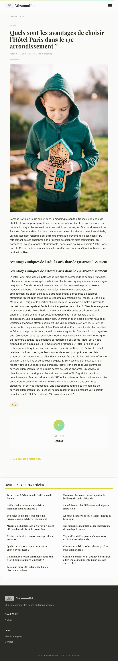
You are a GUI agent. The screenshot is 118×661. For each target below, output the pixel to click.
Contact (9, 641)
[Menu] (110, 5)
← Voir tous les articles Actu (25, 458)
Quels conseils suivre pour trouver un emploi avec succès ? (27, 548)
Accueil (13, 16)
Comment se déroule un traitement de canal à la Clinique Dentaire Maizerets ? (30, 558)
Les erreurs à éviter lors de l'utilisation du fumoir (29, 497)
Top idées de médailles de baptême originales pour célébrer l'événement (27, 517)
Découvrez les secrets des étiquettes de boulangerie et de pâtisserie (84, 497)
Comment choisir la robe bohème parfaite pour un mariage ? (85, 548)
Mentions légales (13, 636)
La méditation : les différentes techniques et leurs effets (86, 507)
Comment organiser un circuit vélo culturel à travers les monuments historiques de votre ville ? (86, 560)
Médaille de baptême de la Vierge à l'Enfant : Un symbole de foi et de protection (30, 527)
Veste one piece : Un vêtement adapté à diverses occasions (27, 568)
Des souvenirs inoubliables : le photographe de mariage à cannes (86, 527)
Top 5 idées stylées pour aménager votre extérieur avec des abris (84, 538)
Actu (22, 16)
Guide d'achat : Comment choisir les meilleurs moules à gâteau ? (26, 507)
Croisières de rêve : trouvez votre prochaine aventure (30, 538)
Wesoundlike (25, 5)
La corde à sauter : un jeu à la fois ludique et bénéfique (87, 517)
